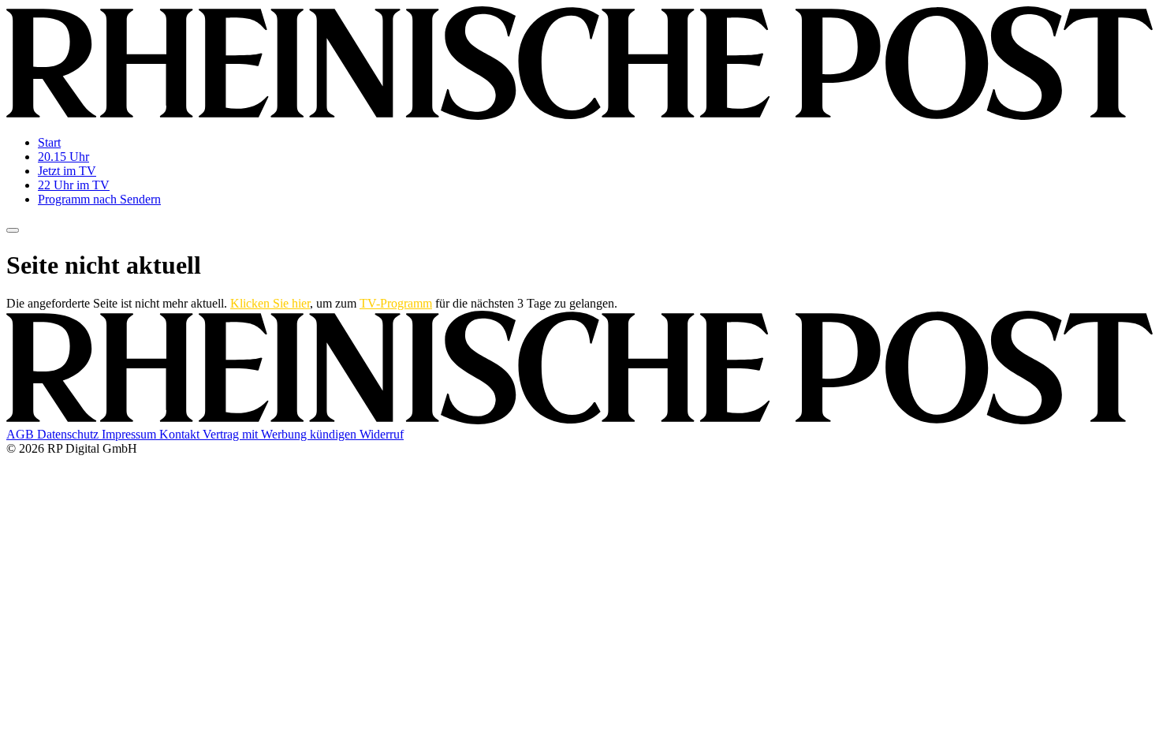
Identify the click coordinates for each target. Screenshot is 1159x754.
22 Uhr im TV (74, 185)
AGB (21, 434)
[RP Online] (579, 115)
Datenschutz (69, 434)
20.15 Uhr (63, 156)
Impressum (130, 434)
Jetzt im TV (67, 170)
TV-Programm (396, 303)
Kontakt (181, 434)
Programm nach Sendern (99, 199)
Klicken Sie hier (270, 303)
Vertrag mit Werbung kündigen (281, 434)
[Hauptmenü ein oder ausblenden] (12, 230)
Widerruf (382, 434)
